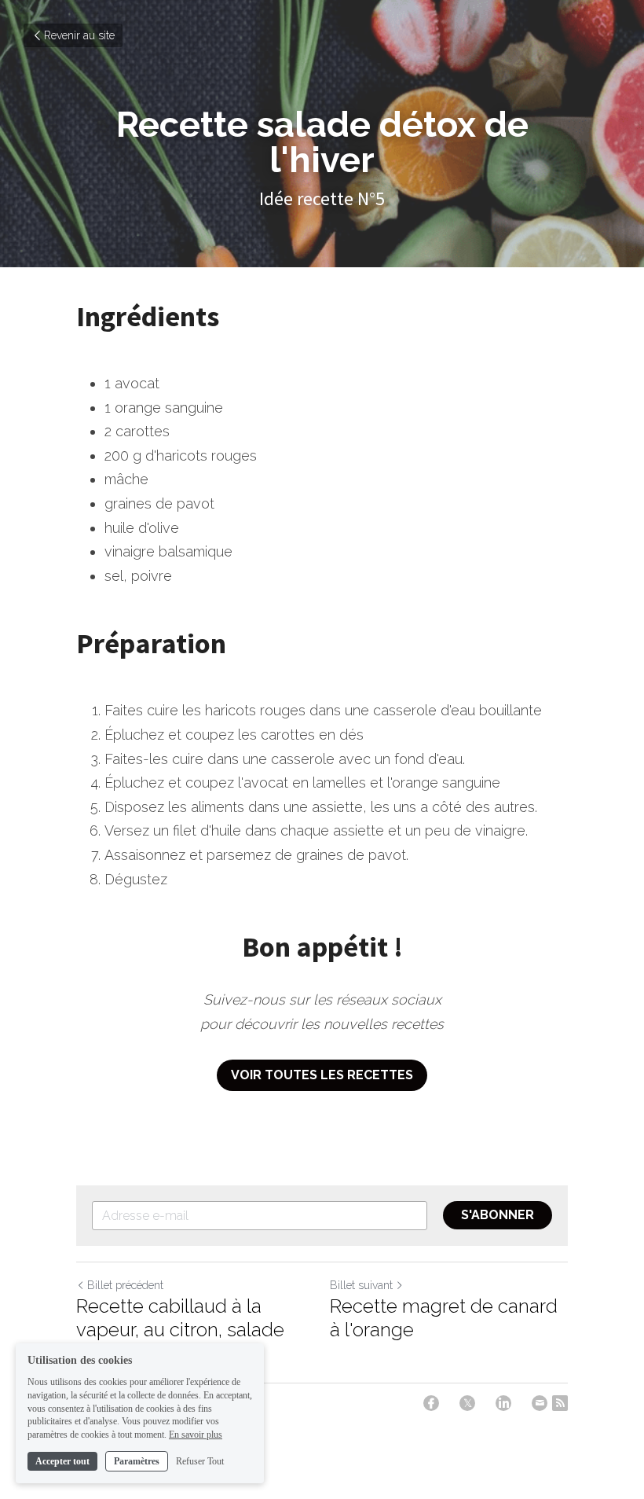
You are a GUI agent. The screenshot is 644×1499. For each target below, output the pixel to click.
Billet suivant (361, 1285)
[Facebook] (431, 1403)
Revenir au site (79, 35)
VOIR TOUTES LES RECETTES (322, 1074)
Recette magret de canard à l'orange (444, 1318)
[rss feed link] (560, 1403)
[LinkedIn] (503, 1403)
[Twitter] (467, 1403)
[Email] (539, 1403)
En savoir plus (195, 1434)
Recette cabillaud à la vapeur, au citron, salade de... (180, 1330)
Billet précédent (125, 1285)
